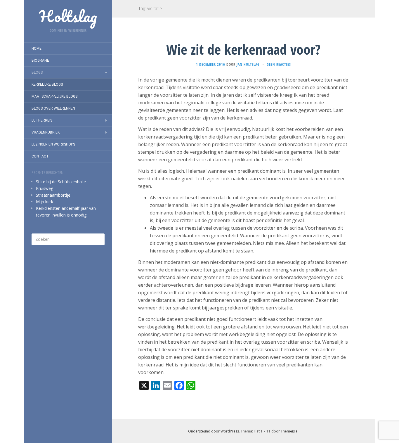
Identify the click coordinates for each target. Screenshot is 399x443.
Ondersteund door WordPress (213, 431)
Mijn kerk (44, 201)
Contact (40, 156)
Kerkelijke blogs (47, 84)
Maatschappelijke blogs (54, 96)
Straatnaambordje (53, 195)
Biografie (40, 60)
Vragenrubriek (46, 132)
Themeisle (289, 431)
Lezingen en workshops (53, 144)
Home (36, 48)
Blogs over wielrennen (53, 108)
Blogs (37, 72)
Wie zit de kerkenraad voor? (243, 49)
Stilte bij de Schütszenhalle (61, 181)
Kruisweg (44, 188)
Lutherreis (42, 120)
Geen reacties (279, 64)
